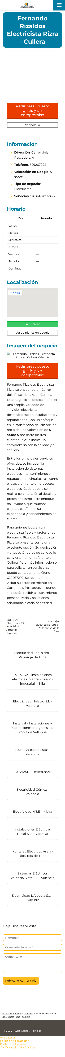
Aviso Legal (7, 1037)
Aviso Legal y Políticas (27, 1030)
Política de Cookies (13, 1044)
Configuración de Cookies (18, 1047)
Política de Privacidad (14, 1041)
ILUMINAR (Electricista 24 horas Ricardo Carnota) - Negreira (15, 626)
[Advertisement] (32, 78)
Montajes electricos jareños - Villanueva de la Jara (47, 626)
